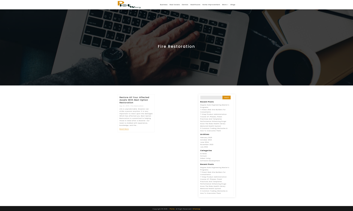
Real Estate (175, 5)
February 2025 (206, 137)
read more (124, 129)
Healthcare (195, 5)
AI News (203, 154)
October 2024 (206, 140)
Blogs (233, 5)
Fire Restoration (137, 106)
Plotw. (172, 209)
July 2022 (204, 147)
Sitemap (196, 209)
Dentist (185, 5)
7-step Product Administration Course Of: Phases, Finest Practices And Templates (213, 116)
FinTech (203, 156)
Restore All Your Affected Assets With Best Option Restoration (134, 100)
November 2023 (206, 144)
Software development (210, 161)
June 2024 (204, 142)
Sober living (205, 158)
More (224, 5)
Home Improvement (211, 5)
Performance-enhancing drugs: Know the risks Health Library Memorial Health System (213, 123)
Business (164, 5)
